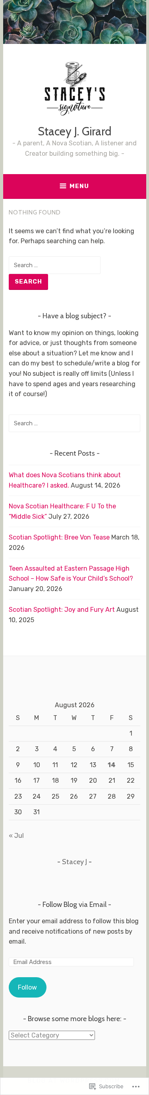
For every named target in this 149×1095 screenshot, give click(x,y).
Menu (79, 186)
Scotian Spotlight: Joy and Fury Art (62, 609)
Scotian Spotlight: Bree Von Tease (59, 537)
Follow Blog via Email (74, 904)
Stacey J (74, 861)
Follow (27, 987)
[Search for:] (55, 265)
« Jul (16, 835)
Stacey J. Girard (74, 131)
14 (112, 765)
